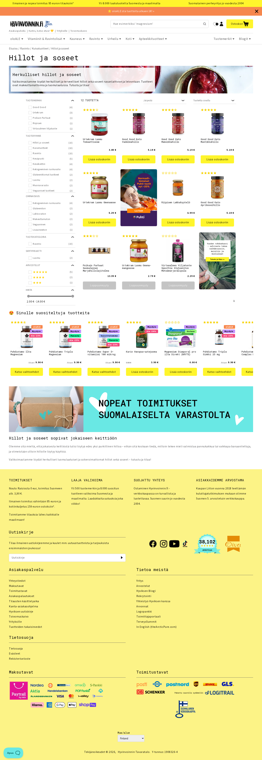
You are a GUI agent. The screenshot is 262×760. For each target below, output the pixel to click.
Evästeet (14, 653)
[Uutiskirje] (122, 558)
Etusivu (13, 48)
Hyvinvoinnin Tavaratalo (134, 752)
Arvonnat (142, 606)
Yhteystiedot (17, 581)
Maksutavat (16, 586)
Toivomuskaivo (78, 30)
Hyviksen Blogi (146, 591)
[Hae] (205, 24)
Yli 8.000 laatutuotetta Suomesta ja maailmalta (129, 3)
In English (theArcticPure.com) (156, 627)
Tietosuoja (16, 648)
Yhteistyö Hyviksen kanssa (153, 601)
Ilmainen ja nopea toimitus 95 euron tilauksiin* (43, 3)
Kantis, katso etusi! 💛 (41, 30)
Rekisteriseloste (19, 659)
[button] (239, 23)
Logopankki (144, 611)
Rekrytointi (143, 596)
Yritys (139, 581)
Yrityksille (62, 30)
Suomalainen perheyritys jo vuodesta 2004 (216, 3)
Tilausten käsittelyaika (24, 601)
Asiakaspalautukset (21, 596)
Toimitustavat (18, 591)
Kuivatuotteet (40, 48)
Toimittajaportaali (148, 616)
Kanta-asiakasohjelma (23, 606)
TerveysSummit (146, 622)
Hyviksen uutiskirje (21, 611)
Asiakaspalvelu (17, 30)
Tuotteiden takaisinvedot (25, 627)
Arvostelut (143, 586)
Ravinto (25, 48)
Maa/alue (124, 732)
